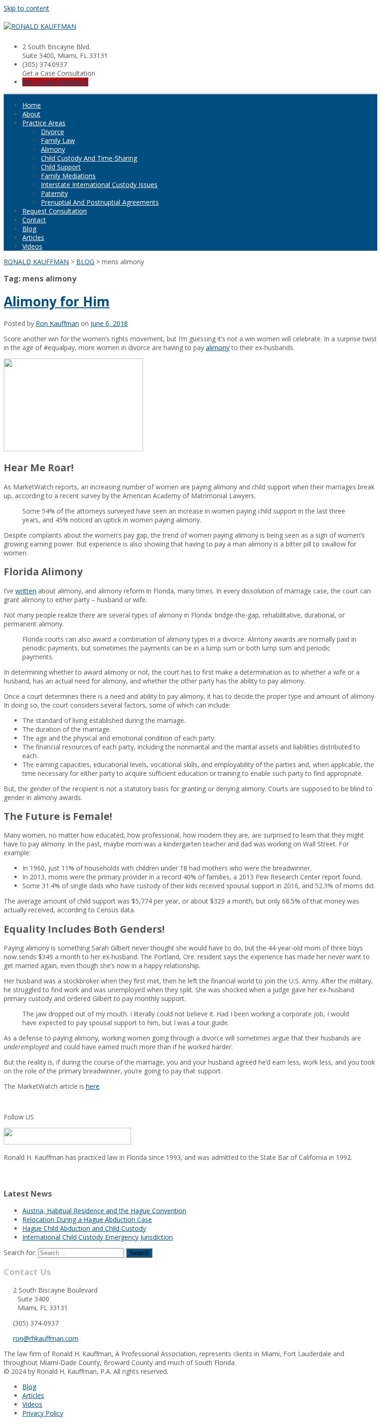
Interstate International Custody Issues (99, 184)
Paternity (54, 193)
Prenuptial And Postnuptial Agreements (100, 202)
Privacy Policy (42, 1413)
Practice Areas (44, 122)
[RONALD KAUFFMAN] (40, 26)
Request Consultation (54, 211)
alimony (218, 347)
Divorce (52, 131)
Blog (29, 228)
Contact (34, 219)
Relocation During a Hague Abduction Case (87, 1219)
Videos (32, 246)
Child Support (61, 167)
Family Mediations (68, 175)
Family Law (58, 140)
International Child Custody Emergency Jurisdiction (97, 1237)
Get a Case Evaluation (55, 82)
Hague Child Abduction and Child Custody (84, 1228)
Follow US (19, 1116)
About (31, 114)
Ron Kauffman (57, 323)
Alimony (53, 149)
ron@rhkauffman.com (46, 1338)
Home (31, 105)
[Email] (6, 1174)
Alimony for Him (57, 301)
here (92, 1086)
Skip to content (26, 8)
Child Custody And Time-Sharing (89, 158)
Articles (33, 237)
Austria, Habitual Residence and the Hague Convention (104, 1210)
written (25, 590)
